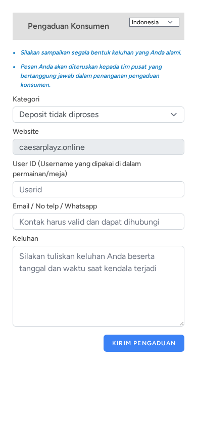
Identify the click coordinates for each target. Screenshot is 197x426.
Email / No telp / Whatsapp (55, 206)
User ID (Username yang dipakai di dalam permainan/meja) (77, 168)
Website (26, 131)
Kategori (26, 99)
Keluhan (25, 238)
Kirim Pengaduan (144, 343)
